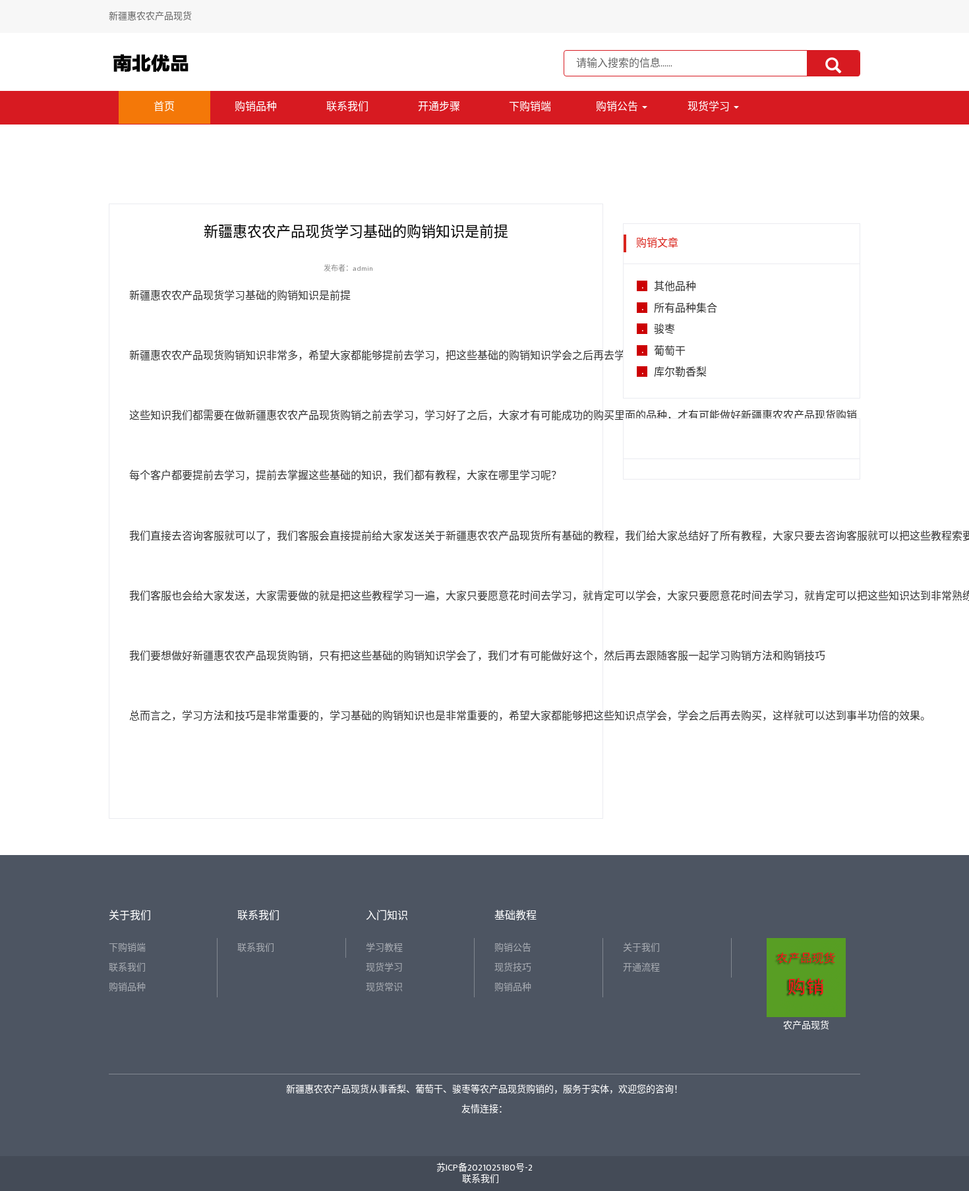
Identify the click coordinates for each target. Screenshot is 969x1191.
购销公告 (618, 107)
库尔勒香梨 (680, 372)
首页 (164, 107)
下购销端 (530, 107)
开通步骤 (439, 107)
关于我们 (641, 947)
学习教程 (384, 947)
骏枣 (664, 330)
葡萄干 (670, 351)
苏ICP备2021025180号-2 (484, 1167)
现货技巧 (512, 967)
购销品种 (256, 107)
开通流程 (641, 967)
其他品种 (675, 287)
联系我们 (347, 107)
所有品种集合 (685, 309)
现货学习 (710, 107)
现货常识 (384, 987)
